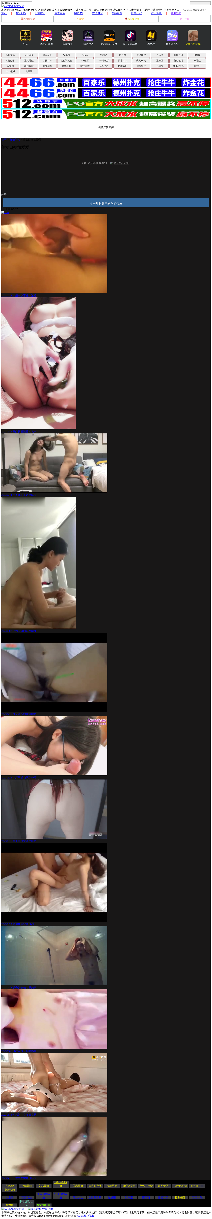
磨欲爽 (146, 1197)
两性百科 (178, 55)
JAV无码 (21, 13)
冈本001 (122, 60)
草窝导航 (26, 1197)
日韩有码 (40, 13)
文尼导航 (43, 1185)
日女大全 (78, 1197)
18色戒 (122, 55)
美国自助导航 (43, 1196)
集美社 (197, 66)
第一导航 (184, 19)
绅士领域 (10, 71)
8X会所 (85, 60)
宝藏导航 (112, 1185)
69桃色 (103, 55)
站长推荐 (10, 55)
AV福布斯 (104, 60)
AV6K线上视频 (85, 1215)
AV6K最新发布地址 (194, 9)
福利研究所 (29, 19)
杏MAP (80, 19)
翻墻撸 (10, 1205)
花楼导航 (163, 1197)
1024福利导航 (60, 1184)
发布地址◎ (43, 1205)
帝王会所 (29, 55)
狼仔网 (197, 55)
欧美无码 (136, 13)
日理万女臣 (129, 1185)
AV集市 (66, 55)
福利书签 (180, 1197)
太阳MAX (48, 60)
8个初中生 (197, 1185)
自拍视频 (117, 13)
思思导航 (78, 1185)
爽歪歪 (29, 71)
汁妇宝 (129, 1197)
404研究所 (178, 66)
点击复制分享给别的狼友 (106, 203)
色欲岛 (84, 55)
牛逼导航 (141, 55)
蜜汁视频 (9, 1189)
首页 (4, 13)
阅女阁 (10, 66)
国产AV (78, 13)
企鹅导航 (26, 1185)
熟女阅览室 (66, 60)
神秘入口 (47, 55)
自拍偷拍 (14, 139)
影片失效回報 (121, 163)
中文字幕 (59, 13)
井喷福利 (122, 66)
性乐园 (159, 55)
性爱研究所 (95, 1197)
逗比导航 (29, 60)
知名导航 (176, 13)
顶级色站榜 (180, 1185)
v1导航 (197, 60)
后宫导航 (141, 66)
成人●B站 (141, 60)
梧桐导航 (29, 66)
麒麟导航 (66, 66)
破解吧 (112, 1197)
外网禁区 (163, 1185)
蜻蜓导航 (47, 66)
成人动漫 (156, 13)
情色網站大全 (26, 1203)
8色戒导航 (85, 66)
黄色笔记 (178, 60)
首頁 (4, 139)
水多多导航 (133, 19)
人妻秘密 (103, 66)
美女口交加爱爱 (32, 139)
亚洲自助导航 (60, 1196)
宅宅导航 (197, 1197)
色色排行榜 (146, 1185)
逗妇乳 (159, 60)
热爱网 (10, 1197)
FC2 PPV (97, 13)
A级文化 (10, 60)
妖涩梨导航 (95, 1185)
